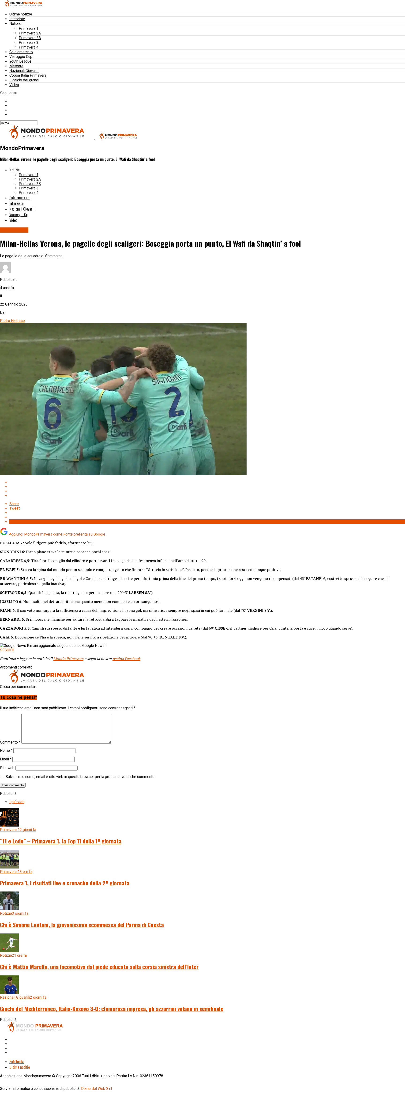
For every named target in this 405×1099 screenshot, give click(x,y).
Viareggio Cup (20, 56)
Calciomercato (21, 52)
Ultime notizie (20, 14)
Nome (6, 750)
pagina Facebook (126, 658)
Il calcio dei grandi (24, 80)
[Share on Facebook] (207, 482)
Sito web (7, 768)
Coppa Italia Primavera (27, 75)
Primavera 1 (28, 28)
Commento (10, 742)
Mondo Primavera (68, 658)
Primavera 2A (30, 33)
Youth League (20, 61)
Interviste (17, 19)
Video (14, 85)
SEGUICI (7, 650)
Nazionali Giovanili (24, 70)
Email (5, 759)
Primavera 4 (28, 47)
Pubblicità (16, 1061)
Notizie (15, 23)
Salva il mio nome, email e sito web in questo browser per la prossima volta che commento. (80, 776)
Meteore (16, 66)
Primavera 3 (28, 42)
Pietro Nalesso (12, 320)
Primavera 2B (30, 38)
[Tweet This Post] (207, 486)
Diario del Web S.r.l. (96, 1088)
